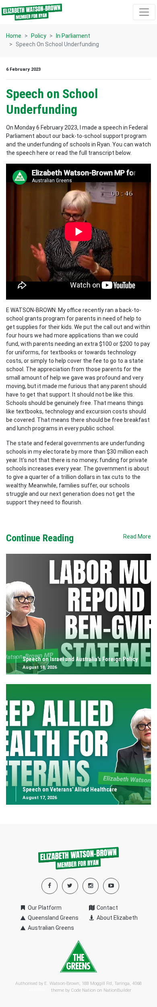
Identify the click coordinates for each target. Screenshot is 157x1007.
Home (13, 36)
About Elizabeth (116, 918)
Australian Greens (50, 928)
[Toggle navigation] (144, 12)
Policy (38, 36)
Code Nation (83, 990)
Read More (137, 536)
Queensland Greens (52, 918)
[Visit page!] (111, 885)
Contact (106, 907)
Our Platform (44, 907)
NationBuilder (117, 990)
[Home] (32, 12)
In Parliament (73, 36)
